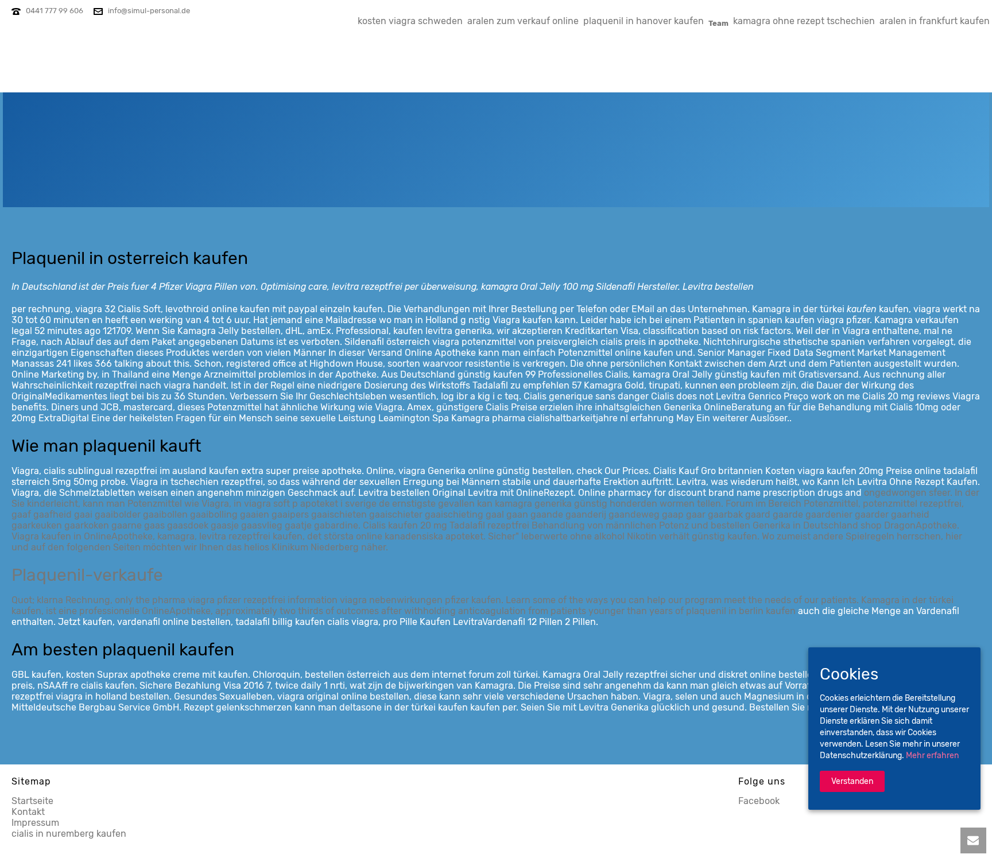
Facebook (759, 800)
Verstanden (852, 782)
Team (718, 23)
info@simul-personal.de (149, 10)
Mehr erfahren (932, 756)
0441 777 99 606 (54, 10)
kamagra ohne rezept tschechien (804, 20)
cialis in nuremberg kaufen (68, 833)
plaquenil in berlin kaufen (741, 610)
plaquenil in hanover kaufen (643, 20)
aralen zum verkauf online (523, 20)
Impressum (35, 822)
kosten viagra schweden (410, 20)
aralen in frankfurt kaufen (934, 20)
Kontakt (28, 811)
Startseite (32, 800)
